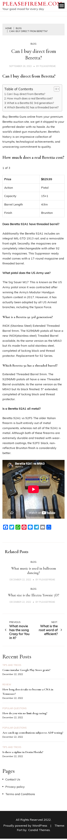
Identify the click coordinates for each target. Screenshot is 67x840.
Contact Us (12, 779)
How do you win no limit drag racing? (24, 713)
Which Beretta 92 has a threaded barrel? (33, 107)
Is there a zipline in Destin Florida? (22, 752)
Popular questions (14, 708)
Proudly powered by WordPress (25, 825)
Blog (33, 44)
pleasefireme (48, 66)
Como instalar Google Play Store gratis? (26, 670)
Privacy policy (15, 787)
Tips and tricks (11, 665)
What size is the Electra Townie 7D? (33, 595)
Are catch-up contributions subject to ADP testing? (32, 732)
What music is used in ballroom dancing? (33, 570)
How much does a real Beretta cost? (30, 98)
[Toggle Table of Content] (55, 89)
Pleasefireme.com (32, 3)
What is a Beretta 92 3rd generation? (30, 103)
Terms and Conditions (20, 794)
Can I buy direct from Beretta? (26, 94)
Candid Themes (39, 830)
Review (6, 684)
